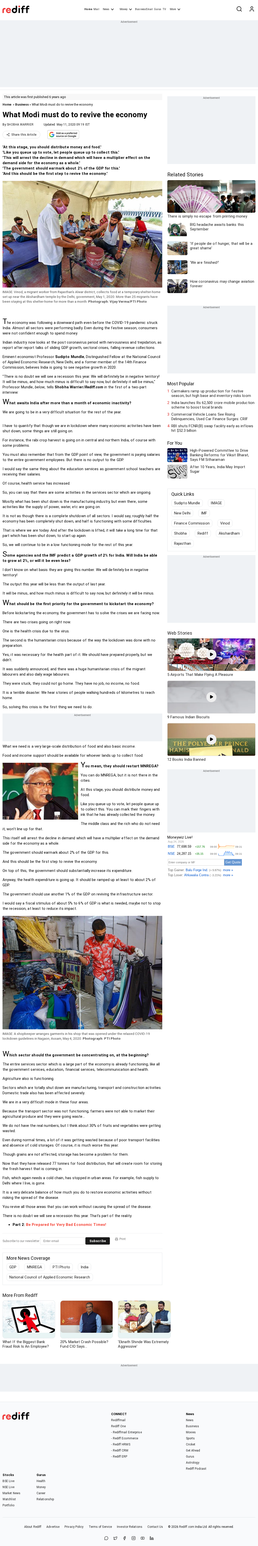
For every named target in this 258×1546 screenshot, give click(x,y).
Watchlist (9, 1499)
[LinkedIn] (152, 1538)
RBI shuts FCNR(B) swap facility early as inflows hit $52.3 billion (212, 428)
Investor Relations (129, 1527)
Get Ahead (193, 1450)
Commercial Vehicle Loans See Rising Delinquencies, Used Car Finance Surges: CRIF (209, 416)
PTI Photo (61, 1267)
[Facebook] (124, 1538)
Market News (11, 1493)
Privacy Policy (73, 1527)
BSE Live (8, 1481)
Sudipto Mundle (187, 503)
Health (41, 1481)
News (106, 9)
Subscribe (97, 1241)
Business (22, 104)
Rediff (203, 533)
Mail (96, 9)
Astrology (193, 1462)
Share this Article (24, 134)
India (85, 1267)
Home (88, 9)
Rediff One (118, 1426)
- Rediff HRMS (120, 1444)
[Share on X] (115, 1538)
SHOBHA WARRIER (20, 124)
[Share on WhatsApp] (106, 1538)
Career (41, 1493)
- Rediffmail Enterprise (126, 1432)
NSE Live (8, 1487)
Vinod (225, 523)
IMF (204, 513)
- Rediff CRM (119, 1450)
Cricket (191, 1444)
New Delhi (182, 513)
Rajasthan (182, 543)
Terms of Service (100, 1527)
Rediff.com (186, 1527)
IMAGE (216, 503)
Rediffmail (118, 1420)
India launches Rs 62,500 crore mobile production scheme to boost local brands (212, 405)
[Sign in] (251, 9)
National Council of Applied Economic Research (49, 1277)
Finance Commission (192, 523)
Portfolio (8, 1505)
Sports (190, 1438)
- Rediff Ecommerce (124, 1438)
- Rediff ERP (119, 1456)
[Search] (239, 9)
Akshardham (229, 533)
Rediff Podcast (196, 1468)
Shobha (180, 533)
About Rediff (32, 1527)
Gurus (158, 9)
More (173, 9)
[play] (211, 655)
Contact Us (155, 1527)
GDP (12, 1267)
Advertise (52, 1527)
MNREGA (34, 1267)
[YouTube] (143, 1538)
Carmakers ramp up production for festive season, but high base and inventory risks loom (211, 393)
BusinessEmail (144, 9)
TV (164, 9)
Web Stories (179, 633)
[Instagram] (134, 1538)
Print (122, 1239)
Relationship (45, 1499)
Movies (191, 1432)
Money (123, 9)
